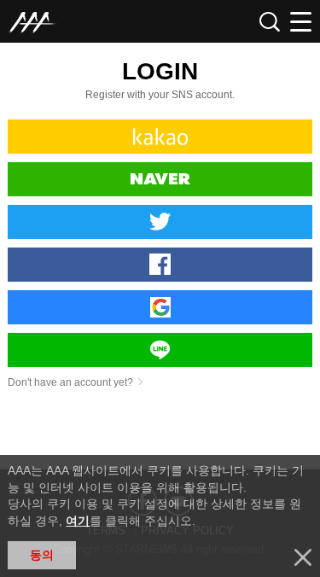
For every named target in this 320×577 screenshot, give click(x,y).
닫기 (302, 557)
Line (159, 350)
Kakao (159, 136)
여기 (78, 520)
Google (159, 307)
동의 (42, 555)
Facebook (159, 265)
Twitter (159, 222)
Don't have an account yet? (70, 382)
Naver (159, 179)
